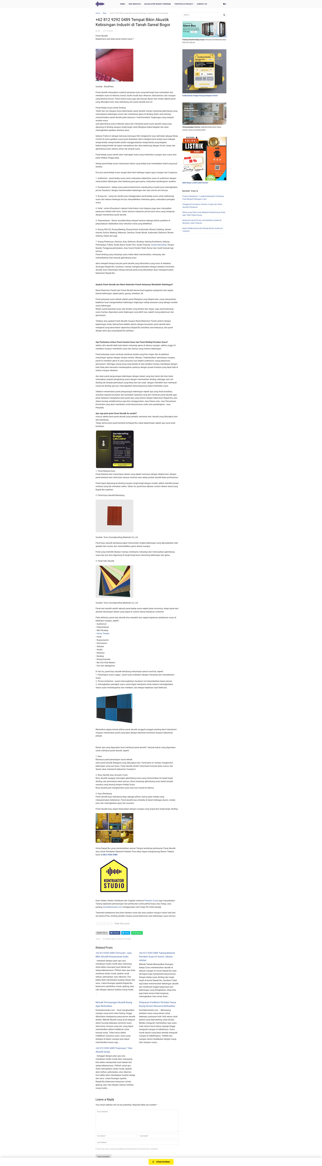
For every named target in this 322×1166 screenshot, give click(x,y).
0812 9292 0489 (110, 854)
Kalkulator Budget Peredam (157, 4)
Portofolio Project (184, 4)
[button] (161, 1162)
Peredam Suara (151, 900)
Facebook (115, 933)
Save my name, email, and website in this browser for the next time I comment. (128, 1149)
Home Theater (103, 633)
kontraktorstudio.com (112, 907)
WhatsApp (138, 933)
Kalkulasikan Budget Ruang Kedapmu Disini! (200, 96)
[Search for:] (204, 15)
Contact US (202, 4)
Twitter (126, 933)
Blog (104, 13)
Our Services (135, 4)
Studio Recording (158, 245)
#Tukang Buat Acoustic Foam (117, 939)
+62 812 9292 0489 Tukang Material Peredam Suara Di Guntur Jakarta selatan (157, 957)
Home (122, 4)
